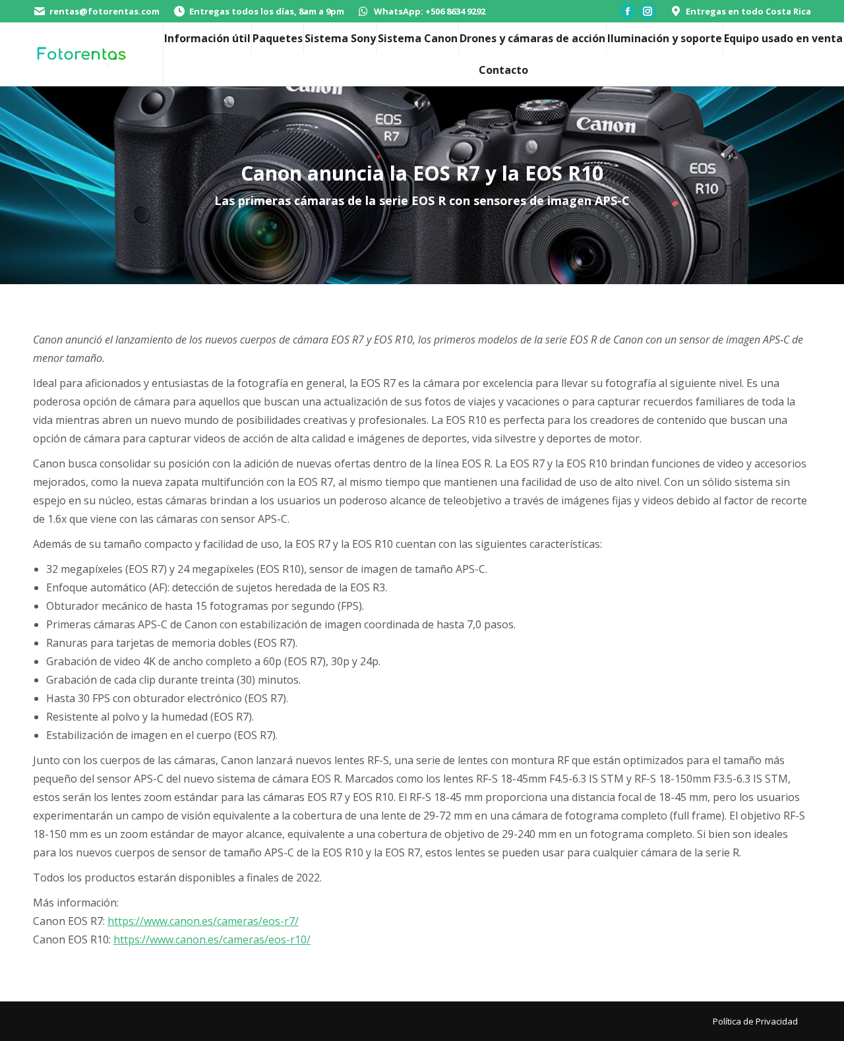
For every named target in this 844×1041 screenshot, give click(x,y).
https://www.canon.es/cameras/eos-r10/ (212, 939)
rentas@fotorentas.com (104, 11)
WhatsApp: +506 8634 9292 (429, 11)
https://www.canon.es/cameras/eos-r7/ (203, 921)
